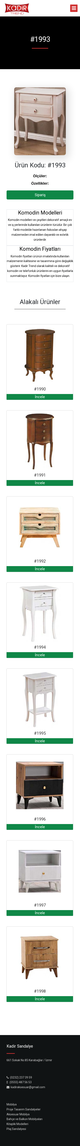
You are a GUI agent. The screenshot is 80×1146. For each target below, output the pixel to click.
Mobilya (12, 1104)
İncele (40, 397)
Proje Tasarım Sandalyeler (24, 1109)
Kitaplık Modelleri (17, 1124)
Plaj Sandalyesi (16, 1129)
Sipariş (40, 195)
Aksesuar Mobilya (18, 1114)
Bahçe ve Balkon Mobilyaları (24, 1119)
